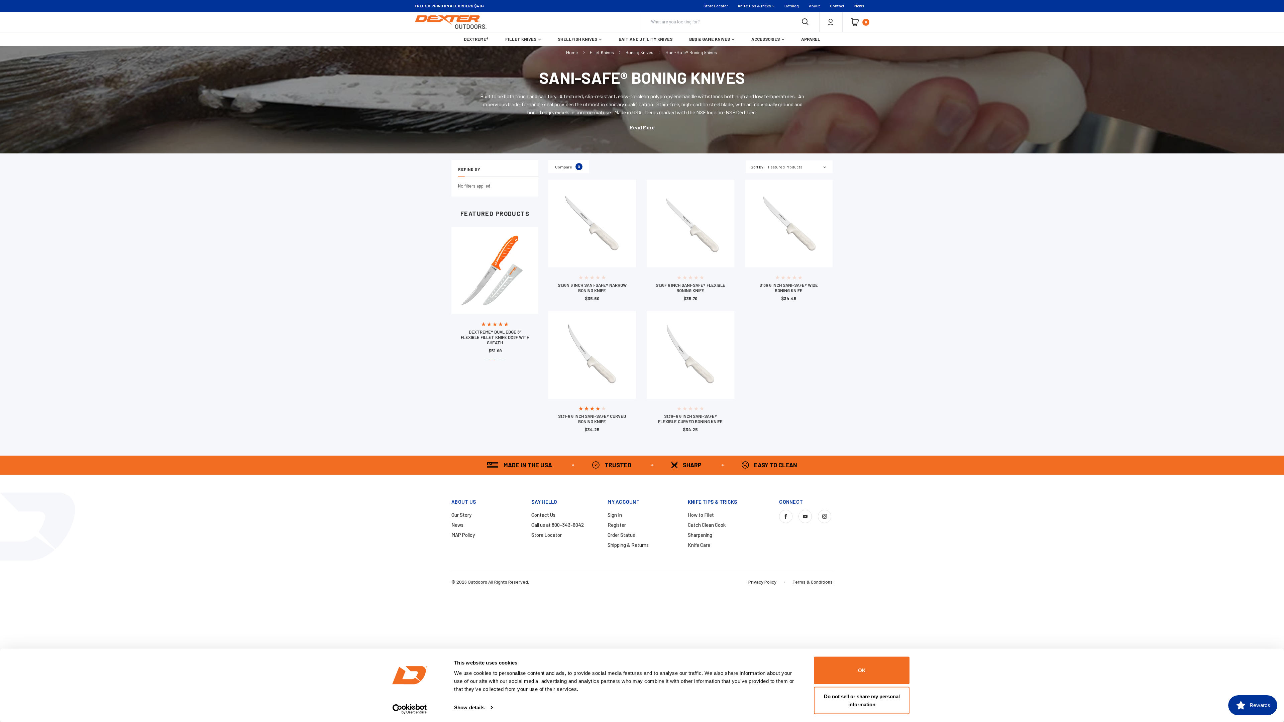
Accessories (765, 39)
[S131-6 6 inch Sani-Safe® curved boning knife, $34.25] (592, 355)
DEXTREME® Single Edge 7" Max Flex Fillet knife (495, 334)
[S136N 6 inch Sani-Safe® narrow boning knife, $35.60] (592, 223)
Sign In (615, 515)
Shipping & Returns (628, 545)
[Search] (805, 22)
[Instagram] (824, 516)
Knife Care (699, 545)
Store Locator (716, 5)
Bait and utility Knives (645, 39)
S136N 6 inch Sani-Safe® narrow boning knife (592, 287)
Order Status (621, 535)
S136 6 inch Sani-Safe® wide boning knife (788, 287)
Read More (642, 127)
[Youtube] (805, 516)
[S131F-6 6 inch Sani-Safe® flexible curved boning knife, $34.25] (690, 355)
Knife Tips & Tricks (754, 5)
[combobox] (800, 166)
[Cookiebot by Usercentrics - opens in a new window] (410, 709)
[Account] (831, 22)
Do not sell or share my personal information (862, 700)
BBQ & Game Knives (709, 39)
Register (617, 525)
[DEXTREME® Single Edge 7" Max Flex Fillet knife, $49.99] (494, 270)
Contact (837, 5)
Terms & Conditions (812, 582)
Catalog (791, 5)
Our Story (461, 515)
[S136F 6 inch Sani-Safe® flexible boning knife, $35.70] (690, 223)
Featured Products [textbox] (785, 166)
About (814, 5)
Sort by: (757, 166)
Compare (567, 166)
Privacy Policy (762, 582)
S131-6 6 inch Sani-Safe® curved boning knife (592, 418)
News (859, 5)
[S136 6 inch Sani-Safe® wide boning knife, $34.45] (789, 223)
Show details (469, 707)
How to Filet (701, 515)
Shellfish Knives (577, 39)
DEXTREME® (476, 39)
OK (862, 670)
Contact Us (543, 515)
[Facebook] (785, 516)
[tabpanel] (494, 290)
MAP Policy (463, 535)
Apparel (810, 39)
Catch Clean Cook (707, 525)
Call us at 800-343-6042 (557, 525)
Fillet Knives (520, 39)
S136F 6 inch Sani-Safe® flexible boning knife (690, 287)
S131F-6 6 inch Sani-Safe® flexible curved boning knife (690, 418)
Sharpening (700, 535)
